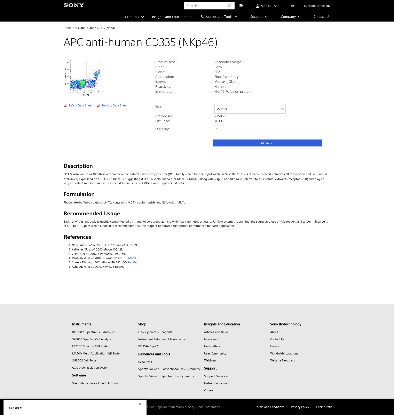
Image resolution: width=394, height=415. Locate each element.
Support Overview (216, 376)
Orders (208, 390)
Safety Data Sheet (81, 105)
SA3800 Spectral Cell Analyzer (92, 339)
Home (68, 28)
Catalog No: (164, 116)
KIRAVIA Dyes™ (148, 346)
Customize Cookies (27, 406)
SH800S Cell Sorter (84, 360)
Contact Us (322, 16)
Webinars (210, 360)
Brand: (160, 67)
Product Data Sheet (114, 105)
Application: (164, 76)
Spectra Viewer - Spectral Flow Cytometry (166, 376)
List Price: (162, 121)
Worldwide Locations (284, 353)
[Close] (140, 371)
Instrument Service (216, 383)
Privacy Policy (300, 407)
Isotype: (161, 81)
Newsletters (212, 346)
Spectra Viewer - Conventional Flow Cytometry (169, 369)
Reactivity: (163, 86)
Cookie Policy (325, 407)
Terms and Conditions (269, 407)
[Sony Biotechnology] (74, 5)
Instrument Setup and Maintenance (162, 339)
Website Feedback (282, 360)
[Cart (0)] (292, 5)
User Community (215, 353)
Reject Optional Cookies (85, 406)
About (274, 332)
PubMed (130, 258)
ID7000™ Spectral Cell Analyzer (93, 332)
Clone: (160, 72)
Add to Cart (267, 143)
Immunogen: (165, 91)
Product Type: (166, 62)
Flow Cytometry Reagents (155, 332)
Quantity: (162, 129)
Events (274, 346)
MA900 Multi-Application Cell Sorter (96, 353)
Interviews (211, 339)
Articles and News (216, 332)
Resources (145, 362)
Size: (159, 106)
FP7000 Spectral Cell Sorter (90, 346)
